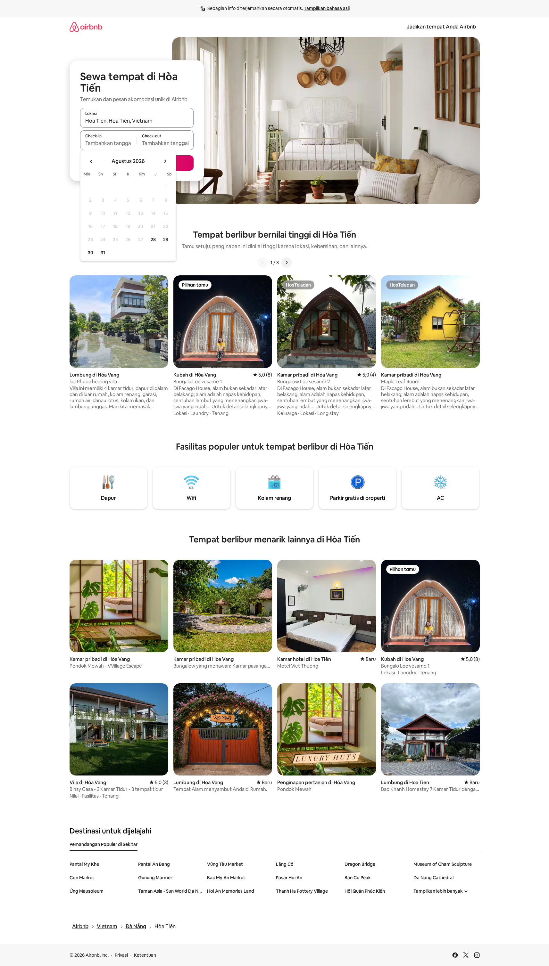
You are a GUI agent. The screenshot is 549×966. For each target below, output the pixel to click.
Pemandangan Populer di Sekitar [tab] (103, 844)
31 (103, 253)
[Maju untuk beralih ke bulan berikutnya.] (165, 161)
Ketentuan (145, 955)
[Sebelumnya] (263, 262)
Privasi (121, 955)
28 (153, 239)
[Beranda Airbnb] (86, 27)
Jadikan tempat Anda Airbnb (441, 26)
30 (90, 253)
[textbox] (108, 143)
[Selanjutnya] (286, 262)
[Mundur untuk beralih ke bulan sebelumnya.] (91, 161)
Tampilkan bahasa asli (327, 8)
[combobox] (136, 121)
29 (165, 239)
